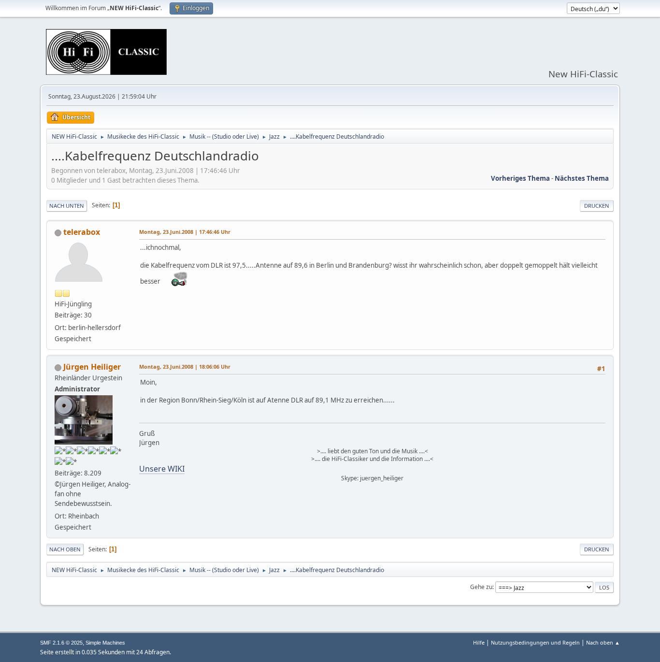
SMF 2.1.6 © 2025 (61, 643)
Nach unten (66, 205)
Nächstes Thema (582, 178)
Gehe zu (481, 587)
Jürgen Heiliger (92, 366)
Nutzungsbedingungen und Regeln (535, 642)
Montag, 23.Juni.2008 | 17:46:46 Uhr (184, 231)
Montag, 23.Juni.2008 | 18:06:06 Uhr (184, 366)
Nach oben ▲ (603, 642)
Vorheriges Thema (520, 178)
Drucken (596, 205)
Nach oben (65, 549)
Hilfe (479, 642)
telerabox (81, 232)
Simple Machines (105, 643)
